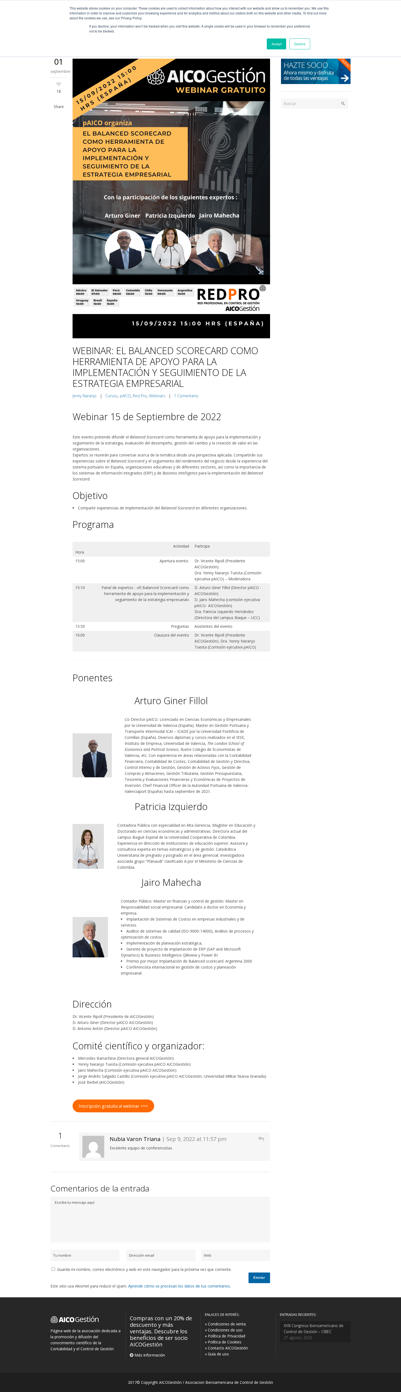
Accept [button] (276, 43)
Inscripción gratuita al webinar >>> (113, 1106)
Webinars (157, 395)
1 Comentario (186, 395)
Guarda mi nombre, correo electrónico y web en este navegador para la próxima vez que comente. (144, 1269)
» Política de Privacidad (225, 1336)
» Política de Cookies (223, 1342)
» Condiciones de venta (225, 1324)
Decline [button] (300, 43)
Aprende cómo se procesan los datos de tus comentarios (179, 1286)
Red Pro (140, 395)
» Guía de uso (217, 1354)
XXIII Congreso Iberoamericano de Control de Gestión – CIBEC (313, 1328)
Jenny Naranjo (85, 395)
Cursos (111, 395)
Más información (149, 1355)
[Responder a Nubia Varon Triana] (261, 1139)
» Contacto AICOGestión (226, 1348)
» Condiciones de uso (224, 1330)
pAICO (125, 395)
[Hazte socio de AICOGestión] (316, 82)
